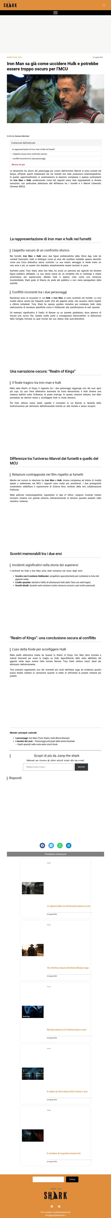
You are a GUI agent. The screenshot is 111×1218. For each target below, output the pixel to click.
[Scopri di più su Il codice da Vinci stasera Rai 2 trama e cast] (33, 1074)
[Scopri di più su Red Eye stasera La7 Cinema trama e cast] (33, 1012)
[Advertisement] (55, 34)
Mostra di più (18, 164)
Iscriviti (81, 767)
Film (20, 57)
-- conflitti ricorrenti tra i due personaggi (28, 158)
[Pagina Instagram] (59, 1207)
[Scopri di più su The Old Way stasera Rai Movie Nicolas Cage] (33, 950)
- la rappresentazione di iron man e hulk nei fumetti (33, 149)
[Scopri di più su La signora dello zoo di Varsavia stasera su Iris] (33, 888)
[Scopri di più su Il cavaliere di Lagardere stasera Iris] (33, 1135)
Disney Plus (12, 57)
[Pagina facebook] (52, 1207)
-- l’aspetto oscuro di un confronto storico (29, 154)
